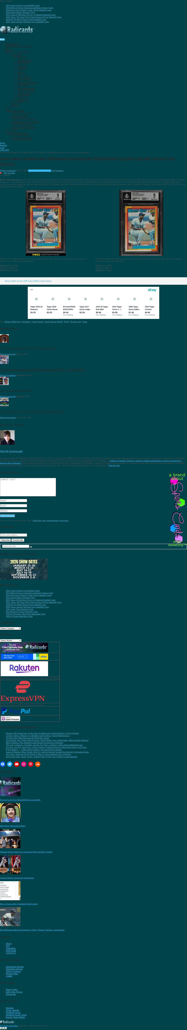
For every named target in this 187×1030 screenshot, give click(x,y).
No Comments (57, 171)
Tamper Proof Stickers (25, 121)
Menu (2, 39)
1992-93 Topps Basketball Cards (19, 616)
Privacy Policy (12, 974)
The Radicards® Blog (9, 1026)
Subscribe (19, 45)
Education (24, 80)
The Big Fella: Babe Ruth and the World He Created (27, 738)
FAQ (8, 946)
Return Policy (12, 989)
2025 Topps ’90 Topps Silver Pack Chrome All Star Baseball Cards (33, 17)
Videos (15, 105)
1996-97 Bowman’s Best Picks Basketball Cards (25, 614)
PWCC (67, 322)
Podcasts (17, 102)
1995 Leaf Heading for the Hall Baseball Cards (28, 348)
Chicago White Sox (12, 322)
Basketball (24, 60)
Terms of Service (13, 971)
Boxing (22, 69)
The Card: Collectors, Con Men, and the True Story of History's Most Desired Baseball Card (44, 745)
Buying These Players (15, 1017)
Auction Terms (21, 135)
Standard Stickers (23, 119)
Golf (20, 71)
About (8, 943)
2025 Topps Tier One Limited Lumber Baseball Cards (32, 411)
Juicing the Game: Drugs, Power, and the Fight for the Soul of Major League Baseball (41, 757)
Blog (17, 51)
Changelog (10, 948)
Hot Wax (23, 85)
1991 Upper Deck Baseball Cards (19, 609)
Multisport (24, 77)
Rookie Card (76, 322)
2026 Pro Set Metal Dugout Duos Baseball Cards (26, 19)
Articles (17, 55)
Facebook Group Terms (16, 1015)
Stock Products (21, 113)
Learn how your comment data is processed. (50, 520)
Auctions (16, 131)
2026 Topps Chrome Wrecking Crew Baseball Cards (27, 22)
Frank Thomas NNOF (54, 322)
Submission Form (22, 138)
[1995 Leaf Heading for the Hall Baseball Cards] (4, 342)
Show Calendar (12, 1010)
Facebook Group (13, 1012)
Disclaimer (26, 322)
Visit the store (114, 465)
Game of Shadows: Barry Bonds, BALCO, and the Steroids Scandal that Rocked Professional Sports (47, 752)
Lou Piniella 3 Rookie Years (16, 390)
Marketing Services (14, 969)
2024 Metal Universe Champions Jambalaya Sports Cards (29, 8)
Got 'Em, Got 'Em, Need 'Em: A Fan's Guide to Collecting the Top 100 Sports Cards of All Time (46, 747)
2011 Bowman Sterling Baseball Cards (22, 612)
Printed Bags (19, 116)
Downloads (11, 994)
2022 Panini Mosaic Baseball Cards (20, 12)
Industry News (27, 91)
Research (23, 99)
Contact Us (11, 953)
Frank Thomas (38, 322)
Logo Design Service (23, 127)
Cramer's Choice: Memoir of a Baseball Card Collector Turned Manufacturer (37, 736)
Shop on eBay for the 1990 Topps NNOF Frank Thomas (28, 281)
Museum (9, 1008)
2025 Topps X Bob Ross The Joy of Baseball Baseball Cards (31, 15)
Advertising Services (15, 967)
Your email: (5, 532)
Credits (9, 976)
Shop (15, 109)
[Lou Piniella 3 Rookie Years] (4, 384)
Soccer (22, 74)
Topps (84, 322)
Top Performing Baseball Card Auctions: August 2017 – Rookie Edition (42, 369)
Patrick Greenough (7, 171)
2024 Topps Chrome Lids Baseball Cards (23, 5)
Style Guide (11, 950)
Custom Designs (21, 124)
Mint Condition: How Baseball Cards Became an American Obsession (34, 743)
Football (23, 63)
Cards (48, 171)
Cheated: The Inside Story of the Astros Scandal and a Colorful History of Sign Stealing (42, 733)
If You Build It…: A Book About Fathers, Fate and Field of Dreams (34, 750)
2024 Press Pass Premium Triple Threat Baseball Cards (28, 10)
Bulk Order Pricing (14, 992)
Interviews (24, 94)
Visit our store (9, 173)
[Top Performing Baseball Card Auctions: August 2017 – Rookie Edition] (4, 363)
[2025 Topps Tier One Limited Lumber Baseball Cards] (4, 405)
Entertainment (27, 83)
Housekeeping (26, 88)
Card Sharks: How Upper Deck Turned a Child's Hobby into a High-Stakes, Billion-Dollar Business (47, 740)
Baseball (23, 58)
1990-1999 (32, 171)
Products (23, 96)
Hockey (22, 66)
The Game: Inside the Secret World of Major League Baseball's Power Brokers (38, 754)
